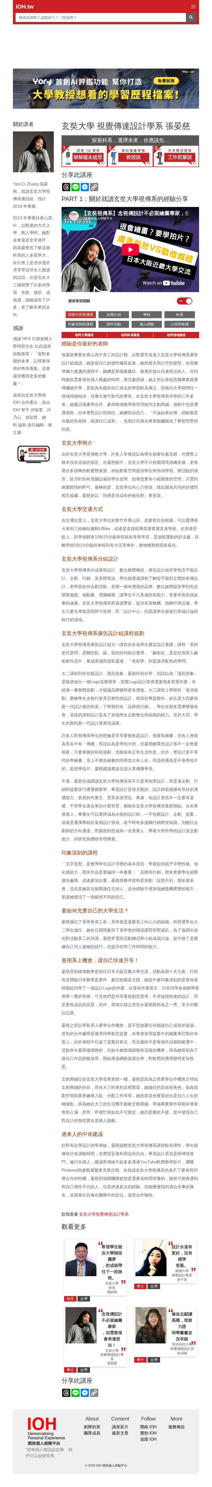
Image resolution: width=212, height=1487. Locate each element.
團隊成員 (92, 1433)
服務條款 (176, 1427)
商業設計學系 (182, 1275)
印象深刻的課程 (80, 324)
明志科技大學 (182, 1344)
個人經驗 (147, 324)
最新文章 (120, 1433)
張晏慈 (112, 1363)
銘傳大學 (182, 1271)
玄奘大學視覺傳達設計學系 (104, 1214)
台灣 (83, 1299)
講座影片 (120, 1427)
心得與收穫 (180, 324)
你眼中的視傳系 (80, 315)
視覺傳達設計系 (182, 1349)
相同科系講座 (130, 335)
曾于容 (182, 1280)
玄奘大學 (112, 1283)
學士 (140, 1286)
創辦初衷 (92, 1427)
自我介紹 (114, 315)
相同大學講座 (84, 335)
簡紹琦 (112, 1292)
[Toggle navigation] (193, 7)
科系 (179, 315)
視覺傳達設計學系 (112, 1357)
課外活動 (114, 324)
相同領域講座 (176, 335)
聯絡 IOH (148, 1427)
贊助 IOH (148, 1433)
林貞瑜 (182, 1353)
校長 (112, 1288)
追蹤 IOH (148, 1439)
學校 (146, 315)
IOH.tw (25, 6)
